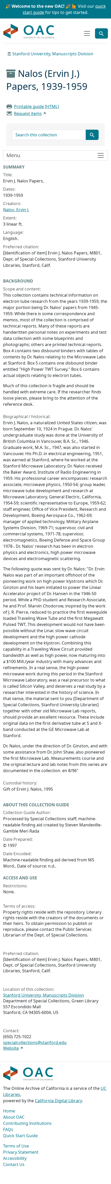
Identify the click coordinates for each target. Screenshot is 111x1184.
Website (11, 1048)
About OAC (14, 1117)
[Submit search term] (92, 135)
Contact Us (14, 1164)
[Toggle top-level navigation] (87, 33)
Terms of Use (16, 1146)
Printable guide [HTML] (36, 106)
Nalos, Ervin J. (16, 210)
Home (9, 1111)
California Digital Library (58, 1100)
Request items (28, 113)
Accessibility (15, 1158)
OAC (29, 31)
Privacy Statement (20, 1152)
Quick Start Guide (20, 1135)
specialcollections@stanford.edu (35, 1042)
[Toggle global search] (101, 33)
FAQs (8, 1129)
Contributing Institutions (27, 1123)
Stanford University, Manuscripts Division (52, 54)
